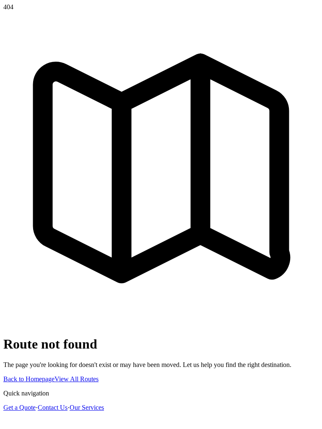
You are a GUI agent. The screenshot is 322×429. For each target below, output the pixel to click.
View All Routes (77, 378)
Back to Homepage (29, 378)
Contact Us (53, 407)
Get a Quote (19, 407)
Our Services (87, 407)
